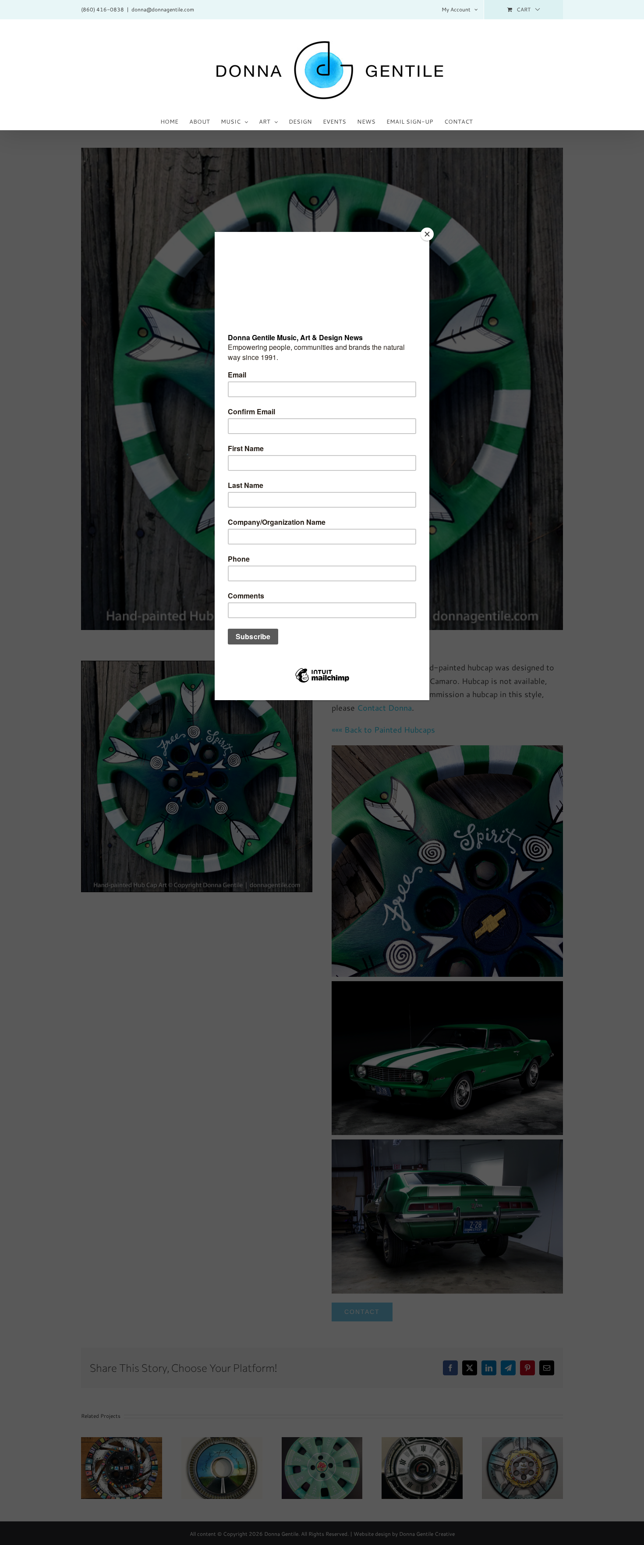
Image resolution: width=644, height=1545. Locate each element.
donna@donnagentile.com (162, 9)
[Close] (427, 234)
